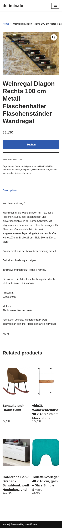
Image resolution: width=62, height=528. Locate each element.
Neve (6, 524)
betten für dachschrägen (19, 166)
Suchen (31, 144)
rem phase (26, 169)
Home (6, 23)
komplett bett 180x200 (42, 166)
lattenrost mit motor (11, 169)
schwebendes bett (40, 169)
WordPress (31, 524)
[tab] (10, 190)
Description (10, 190)
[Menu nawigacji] (55, 6)
